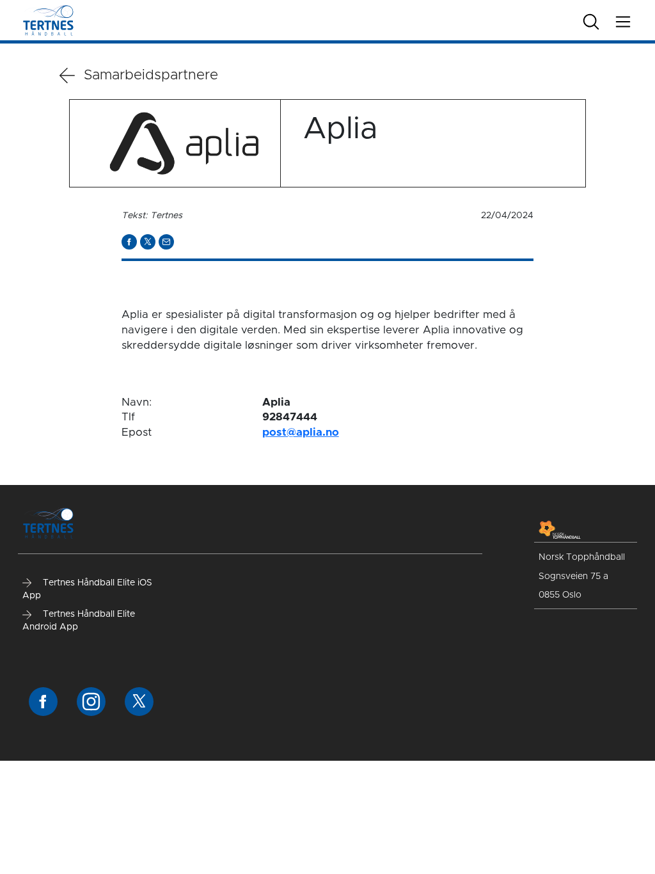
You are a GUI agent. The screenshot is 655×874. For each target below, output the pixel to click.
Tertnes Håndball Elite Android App (78, 621)
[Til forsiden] (48, 19)
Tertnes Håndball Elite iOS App (87, 589)
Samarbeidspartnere (151, 75)
